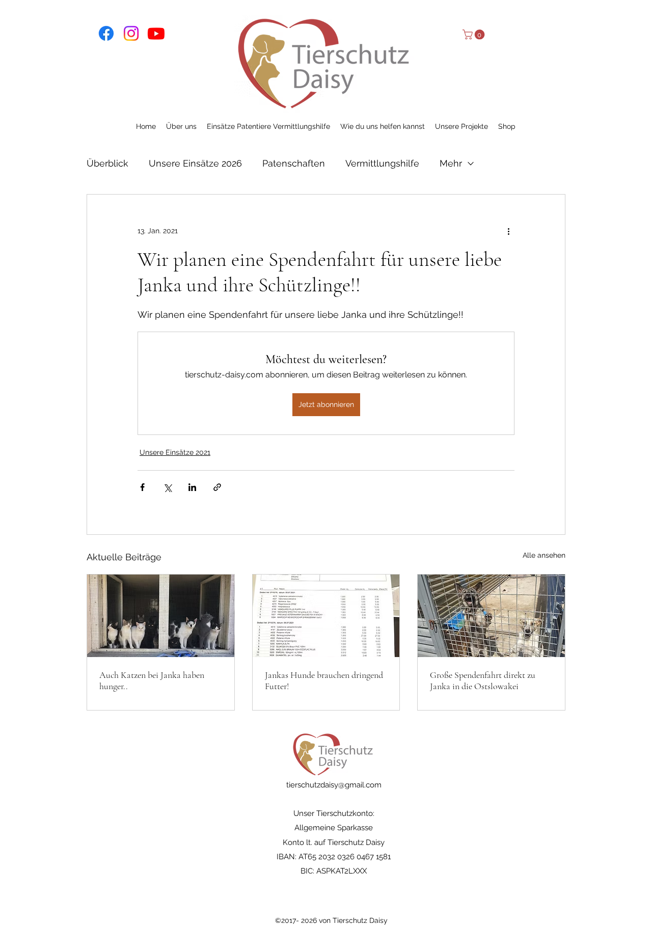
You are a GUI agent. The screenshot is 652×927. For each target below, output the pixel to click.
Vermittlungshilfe (382, 163)
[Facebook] (106, 33)
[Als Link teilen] (217, 487)
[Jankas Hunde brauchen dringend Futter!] (326, 616)
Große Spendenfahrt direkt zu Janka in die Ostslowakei (482, 680)
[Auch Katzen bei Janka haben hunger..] (160, 616)
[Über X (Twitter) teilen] (167, 487)
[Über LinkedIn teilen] (192, 487)
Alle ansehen (544, 555)
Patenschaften (293, 163)
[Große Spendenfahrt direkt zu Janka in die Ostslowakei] (491, 616)
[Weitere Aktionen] (508, 231)
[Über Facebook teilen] (142, 487)
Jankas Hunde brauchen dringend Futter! (324, 680)
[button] (475, 35)
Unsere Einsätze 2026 (195, 163)
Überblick (107, 163)
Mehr (451, 163)
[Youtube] (156, 33)
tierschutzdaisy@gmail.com (334, 784)
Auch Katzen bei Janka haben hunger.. (151, 680)
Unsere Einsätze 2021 (175, 452)
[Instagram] (131, 33)
